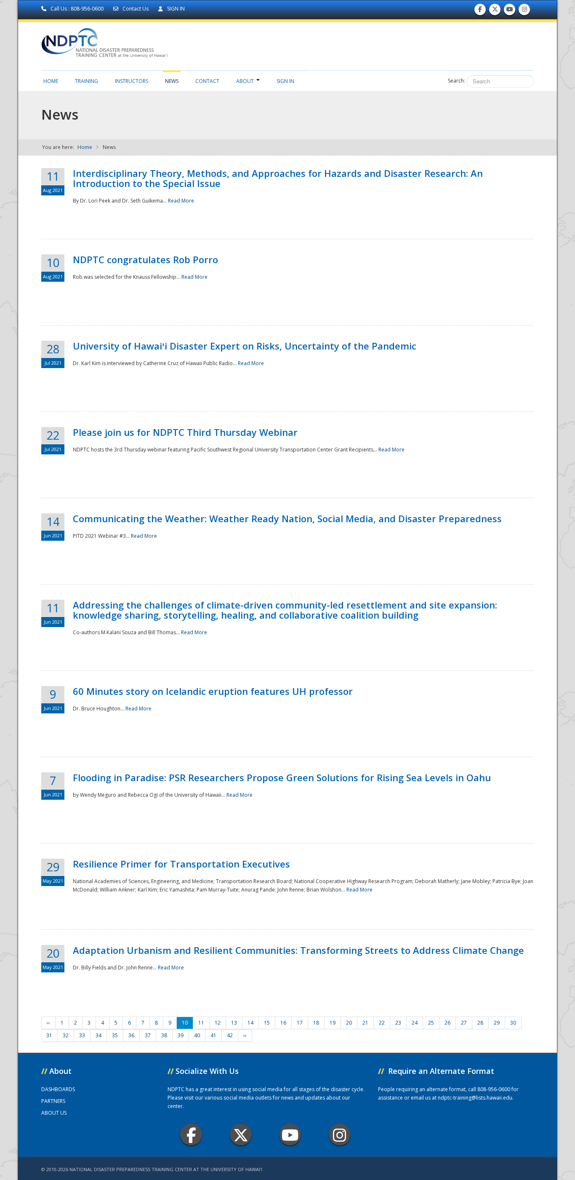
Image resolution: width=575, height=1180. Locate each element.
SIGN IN (175, 8)
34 (98, 1035)
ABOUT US (54, 1112)
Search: (456, 80)
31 (49, 1035)
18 (316, 1022)
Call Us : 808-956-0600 (77, 8)
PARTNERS (53, 1101)
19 (332, 1022)
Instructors (131, 81)
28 (480, 1022)
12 (218, 1022)
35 (115, 1035)
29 (497, 1022)
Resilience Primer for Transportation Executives (181, 863)
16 (283, 1022)
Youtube (290, 1134)
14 (250, 1022)
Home (50, 81)
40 (197, 1035)
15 (267, 1022)
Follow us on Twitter (495, 11)
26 (447, 1022)
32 (66, 1035)
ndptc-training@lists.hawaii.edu (475, 1097)
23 (398, 1022)
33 (82, 1035)
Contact (207, 81)
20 (349, 1022)
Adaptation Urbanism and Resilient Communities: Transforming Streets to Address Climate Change (298, 950)
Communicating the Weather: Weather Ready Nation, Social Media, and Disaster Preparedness (287, 518)
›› (245, 1035)
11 (201, 1022)
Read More (181, 200)
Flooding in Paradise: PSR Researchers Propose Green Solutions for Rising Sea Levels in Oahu (282, 777)
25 (431, 1022)
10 (185, 1022)
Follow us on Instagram (524, 11)
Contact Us (135, 8)
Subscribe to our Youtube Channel (509, 11)
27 (464, 1022)
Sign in (285, 81)
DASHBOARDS (58, 1089)
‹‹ (48, 1022)
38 (164, 1035)
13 (234, 1022)
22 (382, 1022)
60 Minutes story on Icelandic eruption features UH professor (213, 691)
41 (213, 1035)
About (245, 81)
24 (415, 1022)
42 (230, 1035)
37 (148, 1035)
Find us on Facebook (480, 11)
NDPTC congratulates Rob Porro (145, 259)
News (171, 81)
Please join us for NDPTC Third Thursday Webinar (185, 432)
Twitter (241, 1134)
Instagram (340, 1134)
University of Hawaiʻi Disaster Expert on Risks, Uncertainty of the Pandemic (244, 345)
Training (86, 81)
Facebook (191, 1134)
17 (300, 1022)
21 (365, 1022)
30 (513, 1022)
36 (131, 1035)
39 (181, 1035)
